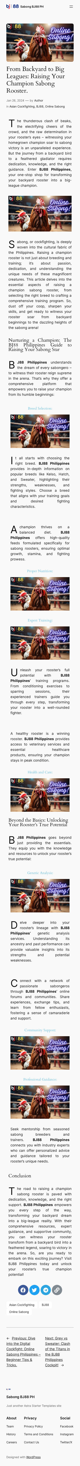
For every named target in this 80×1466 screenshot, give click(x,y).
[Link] (57, 1290)
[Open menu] (71, 6)
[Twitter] (34, 1290)
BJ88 (39, 106)
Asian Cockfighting (22, 106)
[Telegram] (46, 1290)
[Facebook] (23, 1290)
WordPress (33, 1457)
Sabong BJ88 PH (31, 6)
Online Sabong (55, 106)
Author (38, 100)
